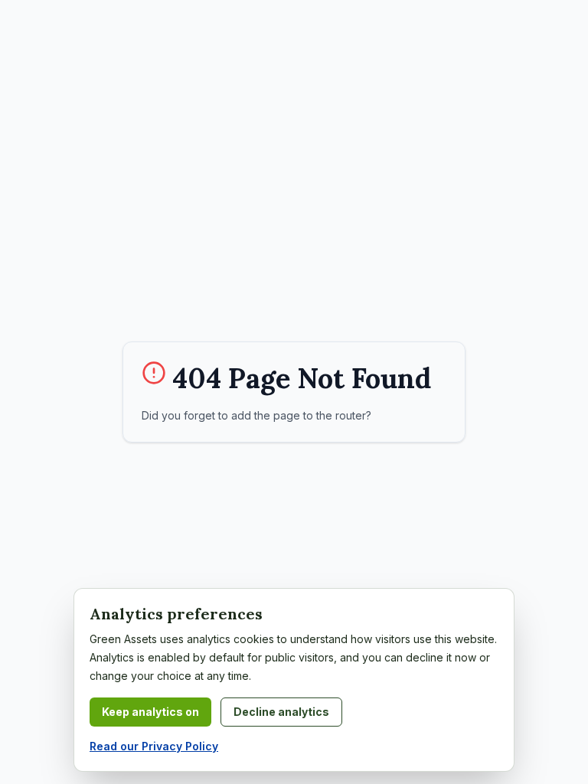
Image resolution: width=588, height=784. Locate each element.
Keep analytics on (150, 711)
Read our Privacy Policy (154, 746)
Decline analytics (281, 711)
